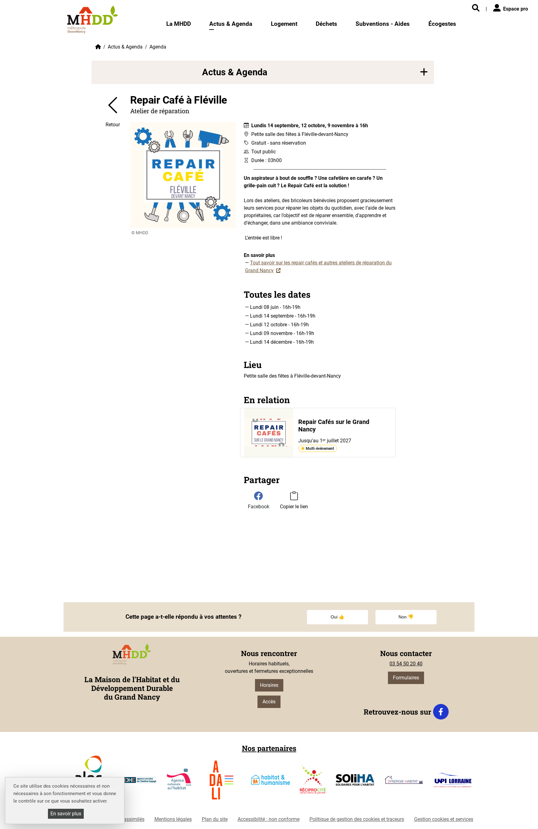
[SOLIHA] (355, 782)
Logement (284, 23)
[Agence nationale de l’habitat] (179, 782)
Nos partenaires (269, 748)
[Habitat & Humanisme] (270, 782)
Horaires (269, 685)
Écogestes (442, 23)
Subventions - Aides (383, 23)
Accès (269, 702)
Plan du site (215, 819)
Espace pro (515, 9)
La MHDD (178, 23)
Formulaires (406, 678)
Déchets (326, 23)
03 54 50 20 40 (405, 664)
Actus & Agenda (230, 23)
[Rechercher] (475, 8)
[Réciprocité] (313, 782)
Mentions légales (173, 819)
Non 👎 (406, 616)
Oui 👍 (337, 616)
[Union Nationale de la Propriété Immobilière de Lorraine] (452, 782)
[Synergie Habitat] (404, 782)
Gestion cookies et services (443, 819)
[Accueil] (92, 19)
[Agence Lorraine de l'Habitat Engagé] (137, 782)
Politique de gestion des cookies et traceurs (356, 819)
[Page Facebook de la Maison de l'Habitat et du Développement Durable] (441, 711)
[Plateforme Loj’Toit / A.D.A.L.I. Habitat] (221, 782)
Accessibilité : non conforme (269, 819)
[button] (263, 72)
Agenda (157, 47)
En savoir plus (65, 814)
